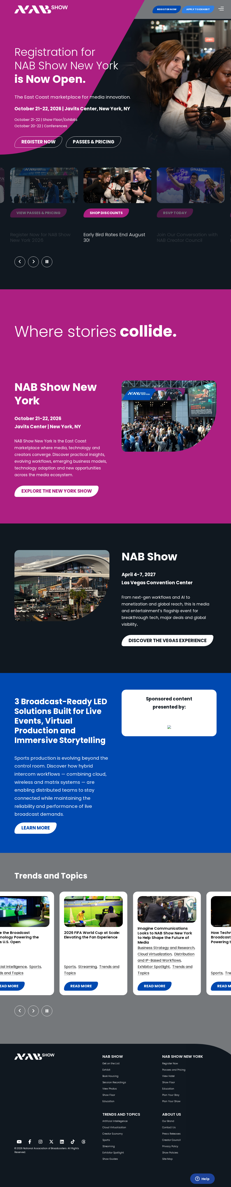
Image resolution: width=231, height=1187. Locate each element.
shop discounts (78, 212)
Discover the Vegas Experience (168, 640)
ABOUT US (171, 1114)
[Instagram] (40, 1141)
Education (108, 1101)
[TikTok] (72, 1141)
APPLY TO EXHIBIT (198, 9)
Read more (34, 987)
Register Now (170, 1063)
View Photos (109, 1088)
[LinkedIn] (62, 1141)
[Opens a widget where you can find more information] (202, 1179)
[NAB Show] (47, 9)
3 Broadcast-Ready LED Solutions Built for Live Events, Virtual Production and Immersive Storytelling (188, 940)
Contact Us (169, 1127)
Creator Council (171, 1140)
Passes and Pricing (173, 1069)
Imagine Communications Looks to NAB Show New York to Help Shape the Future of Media (41, 935)
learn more (35, 828)
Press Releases (171, 1133)
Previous (19, 262)
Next (37, 262)
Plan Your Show (171, 1101)
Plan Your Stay (170, 1095)
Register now (38, 142)
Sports (93, 973)
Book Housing (110, 1076)
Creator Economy (112, 1133)
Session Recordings (114, 1082)
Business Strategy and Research (42, 947)
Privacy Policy (170, 1146)
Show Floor (108, 1095)
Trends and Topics (117, 973)
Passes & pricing (93, 142)
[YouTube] (18, 1141)
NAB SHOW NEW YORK (182, 1056)
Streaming (108, 1146)
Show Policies (170, 1152)
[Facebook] (29, 1141)
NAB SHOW (112, 1056)
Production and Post (178, 966)
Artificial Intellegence (114, 1121)
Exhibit (106, 1069)
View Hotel (168, 1076)
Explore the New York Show (56, 491)
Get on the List (111, 1063)
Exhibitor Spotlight (30, 966)
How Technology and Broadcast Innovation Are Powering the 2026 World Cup (115, 938)
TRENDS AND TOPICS (121, 1114)
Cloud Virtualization (31, 954)
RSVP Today (147, 212)
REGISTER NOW (166, 9)
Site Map (167, 1159)
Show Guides (110, 1159)
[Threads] (83, 1141)
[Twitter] (51, 1141)
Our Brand (168, 1121)
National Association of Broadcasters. (45, 1148)
